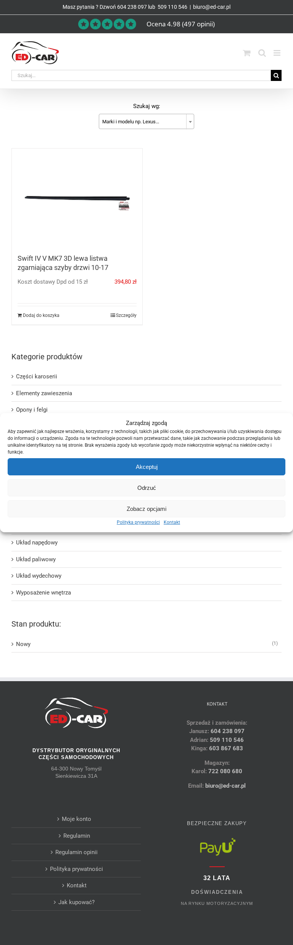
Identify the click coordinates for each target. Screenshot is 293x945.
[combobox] (146, 121)
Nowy (23, 644)
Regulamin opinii (76, 852)
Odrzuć (146, 488)
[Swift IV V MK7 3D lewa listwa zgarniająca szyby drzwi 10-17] (77, 198)
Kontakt (172, 522)
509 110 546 (171, 7)
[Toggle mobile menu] (278, 53)
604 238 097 (132, 7)
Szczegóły (126, 315)
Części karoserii (36, 376)
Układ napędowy (37, 542)
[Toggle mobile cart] (247, 53)
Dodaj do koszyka (41, 315)
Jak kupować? (76, 902)
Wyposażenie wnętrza (43, 592)
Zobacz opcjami (146, 509)
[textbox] (146, 121)
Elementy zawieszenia (44, 393)
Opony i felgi (32, 409)
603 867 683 (226, 748)
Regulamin (76, 835)
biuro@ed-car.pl (211, 7)
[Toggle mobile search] (262, 53)
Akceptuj (147, 467)
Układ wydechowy (38, 575)
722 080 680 (224, 771)
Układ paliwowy (36, 559)
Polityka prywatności (138, 522)
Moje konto (76, 819)
